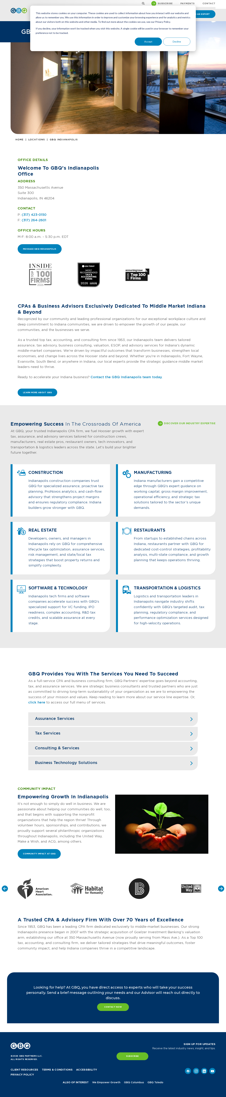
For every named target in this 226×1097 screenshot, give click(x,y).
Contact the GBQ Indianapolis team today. (126, 377)
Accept (148, 41)
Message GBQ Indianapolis (39, 249)
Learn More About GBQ (37, 392)
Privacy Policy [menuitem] (22, 1074)
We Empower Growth (106, 1082)
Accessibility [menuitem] (86, 1069)
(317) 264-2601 (34, 220)
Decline (177, 41)
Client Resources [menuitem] (24, 1069)
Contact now (113, 1007)
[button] (5, 888)
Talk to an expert (198, 14)
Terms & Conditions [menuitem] (57, 1069)
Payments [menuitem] (187, 3)
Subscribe (132, 1056)
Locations (36, 139)
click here (36, 702)
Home (20, 139)
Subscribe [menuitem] (165, 3)
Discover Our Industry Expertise (189, 423)
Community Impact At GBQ (39, 853)
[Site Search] (142, 3)
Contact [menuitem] (209, 3)
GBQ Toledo (155, 1082)
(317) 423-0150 (34, 215)
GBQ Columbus (134, 1082)
